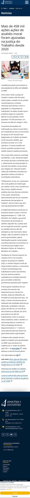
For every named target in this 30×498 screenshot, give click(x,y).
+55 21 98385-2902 (8, 450)
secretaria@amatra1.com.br (12, 426)
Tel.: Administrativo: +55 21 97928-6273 (14, 420)
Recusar (15, 496)
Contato (5, 471)
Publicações (6, 468)
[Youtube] (11, 434)
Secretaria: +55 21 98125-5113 (13, 423)
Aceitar (15, 493)
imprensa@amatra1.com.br (10, 447)
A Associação (6, 464)
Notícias (5, 466)
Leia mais (8, 489)
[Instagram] (7, 434)
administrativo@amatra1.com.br (14, 428)
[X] (15, 434)
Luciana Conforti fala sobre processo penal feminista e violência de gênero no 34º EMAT (14, 378)
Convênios (5, 470)
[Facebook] (3, 434)
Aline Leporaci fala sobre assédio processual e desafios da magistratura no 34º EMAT (14, 362)
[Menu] (26, 2)
